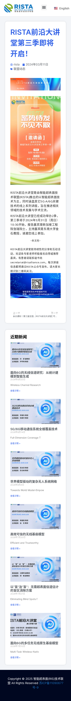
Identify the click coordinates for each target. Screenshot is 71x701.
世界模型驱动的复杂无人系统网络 (33, 481)
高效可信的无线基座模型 (27, 534)
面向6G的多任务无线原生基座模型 (34, 643)
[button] (44, 7)
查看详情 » (15, 390)
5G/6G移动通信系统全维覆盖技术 (34, 429)
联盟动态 (19, 69)
